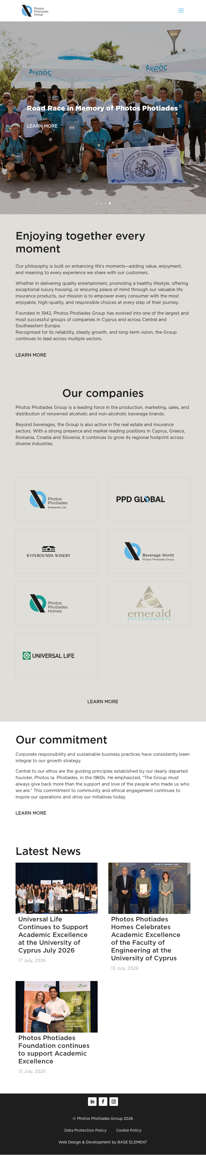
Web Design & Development (84, 1142)
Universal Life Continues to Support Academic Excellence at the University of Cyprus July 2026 (53, 934)
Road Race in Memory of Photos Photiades (102, 109)
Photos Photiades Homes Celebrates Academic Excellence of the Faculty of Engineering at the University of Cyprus (146, 938)
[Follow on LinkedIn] (92, 1101)
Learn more (42, 126)
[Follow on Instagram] (113, 1101)
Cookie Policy (128, 1130)
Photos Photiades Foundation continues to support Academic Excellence (54, 1049)
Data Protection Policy (85, 1130)
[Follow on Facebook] (103, 1101)
